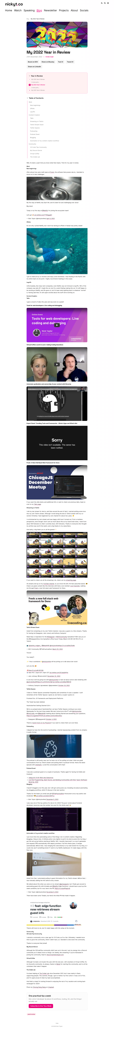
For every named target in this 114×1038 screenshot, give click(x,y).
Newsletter (50, 10)
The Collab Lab (35, 157)
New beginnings (35, 105)
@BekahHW (45, 645)
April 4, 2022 (50, 218)
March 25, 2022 (57, 649)
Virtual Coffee (34, 153)
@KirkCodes (31, 713)
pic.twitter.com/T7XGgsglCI (43, 215)
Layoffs (32, 112)
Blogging (33, 137)
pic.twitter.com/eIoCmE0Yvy (45, 796)
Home (8, 10)
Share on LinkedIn (34, 66)
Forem (52, 172)
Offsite (32, 108)
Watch (18, 10)
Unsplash (51, 987)
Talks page (37, 504)
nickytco (14, 4)
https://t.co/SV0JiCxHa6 (44, 682)
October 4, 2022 (51, 719)
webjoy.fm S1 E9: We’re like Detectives (41, 777)
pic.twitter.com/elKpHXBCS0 (62, 682)
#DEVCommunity (61, 637)
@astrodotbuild (31, 682)
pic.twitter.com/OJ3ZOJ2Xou (52, 716)
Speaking (29, 10)
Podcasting (33, 131)
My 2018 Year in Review (38, 79)
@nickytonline (54, 645)
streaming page (71, 580)
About (74, 10)
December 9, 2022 (52, 799)
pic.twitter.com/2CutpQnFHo (59, 672)
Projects (64, 10)
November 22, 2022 (53, 676)
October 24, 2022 (64, 685)
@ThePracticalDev (58, 793)
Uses (57, 1023)
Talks (31, 118)
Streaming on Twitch (36, 121)
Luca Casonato (75, 586)
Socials (84, 10)
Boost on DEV (33, 62)
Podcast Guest (34, 134)
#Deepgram (51, 637)
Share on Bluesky (48, 62)
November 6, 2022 (52, 892)
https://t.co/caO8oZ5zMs (67, 645)
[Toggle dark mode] (108, 3)
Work (30, 102)
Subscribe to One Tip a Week (40, 1006)
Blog (39, 10)
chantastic (38, 765)
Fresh (36, 588)
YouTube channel (48, 584)
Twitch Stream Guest (36, 124)
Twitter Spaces (35, 128)
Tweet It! (70, 62)
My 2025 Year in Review (38, 90)
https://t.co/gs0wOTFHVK (35, 716)
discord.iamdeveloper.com (55, 955)
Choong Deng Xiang (39, 987)
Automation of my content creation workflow (44, 141)
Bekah (58, 964)
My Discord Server (36, 150)
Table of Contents (36, 98)
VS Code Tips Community (38, 147)
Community (32, 144)
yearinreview (31, 1014)
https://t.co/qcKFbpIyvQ (62, 888)
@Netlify (45, 210)
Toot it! (60, 62)
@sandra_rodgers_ (35, 645)
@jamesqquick (64, 884)
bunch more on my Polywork (42, 723)
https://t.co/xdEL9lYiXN (35, 670)
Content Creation (34, 115)
